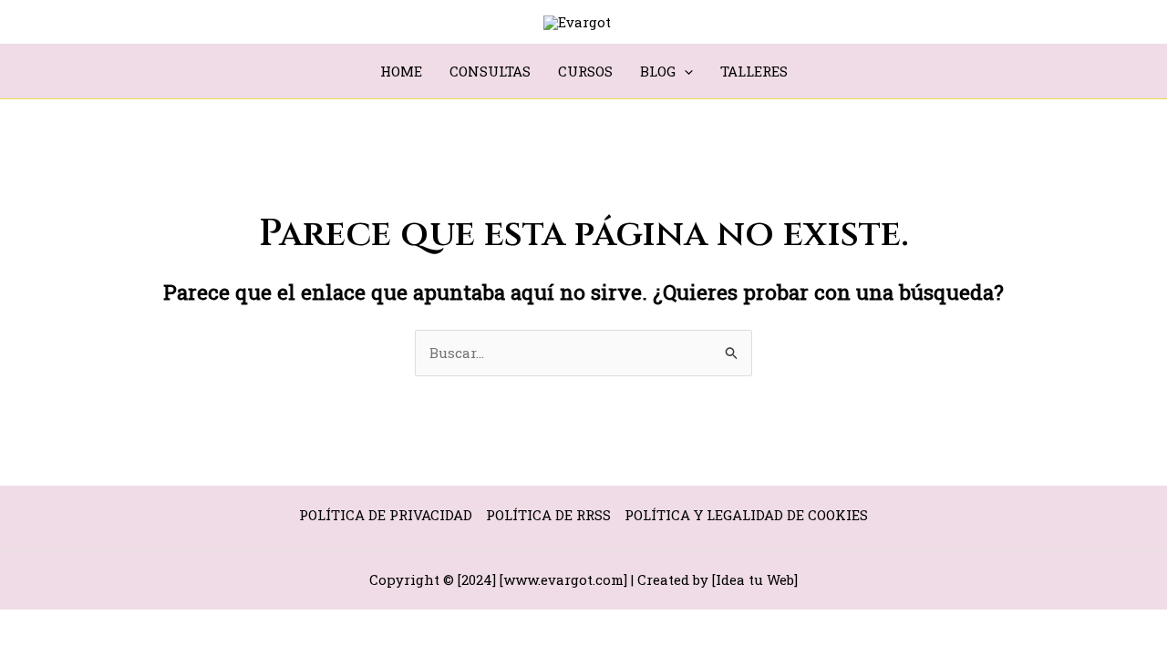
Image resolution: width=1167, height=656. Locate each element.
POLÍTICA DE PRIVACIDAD (385, 515)
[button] (684, 71)
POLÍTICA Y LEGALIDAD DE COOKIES (746, 515)
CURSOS (585, 71)
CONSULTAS (490, 71)
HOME (401, 71)
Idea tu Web (755, 579)
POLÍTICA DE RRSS (548, 515)
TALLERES (754, 71)
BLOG (658, 71)
